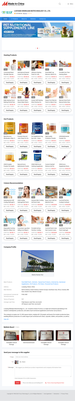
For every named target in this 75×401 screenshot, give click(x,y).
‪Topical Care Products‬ (44, 282)
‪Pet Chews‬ (41, 284)
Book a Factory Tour (37, 275)
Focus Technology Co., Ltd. (25, 393)
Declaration (56, 393)
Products (15, 19)
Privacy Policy (64, 393)
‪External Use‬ (54, 282)
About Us (24, 19)
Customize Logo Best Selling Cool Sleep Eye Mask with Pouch (24, 230)
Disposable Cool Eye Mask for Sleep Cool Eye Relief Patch (9, 230)
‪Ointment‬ (34, 282)
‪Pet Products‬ (33, 284)
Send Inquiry (9, 82)
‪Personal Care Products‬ (51, 284)
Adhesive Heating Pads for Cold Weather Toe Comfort (37, 74)
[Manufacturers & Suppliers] (13, 3)
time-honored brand (28, 342)
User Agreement (48, 393)
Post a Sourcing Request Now (54, 383)
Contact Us (42, 19)
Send (17, 383)
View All (6, 319)
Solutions (33, 19)
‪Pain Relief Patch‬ (26, 282)
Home (5, 19)
